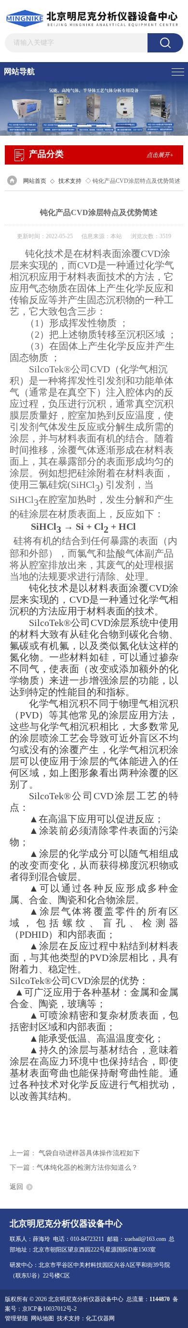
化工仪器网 (100, 1318)
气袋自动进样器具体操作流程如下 (89, 1153)
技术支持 (69, 181)
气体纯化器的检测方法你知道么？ (87, 1167)
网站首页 (34, 181)
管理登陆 (16, 1318)
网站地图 (42, 1318)
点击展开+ (160, 155)
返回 (16, 1186)
